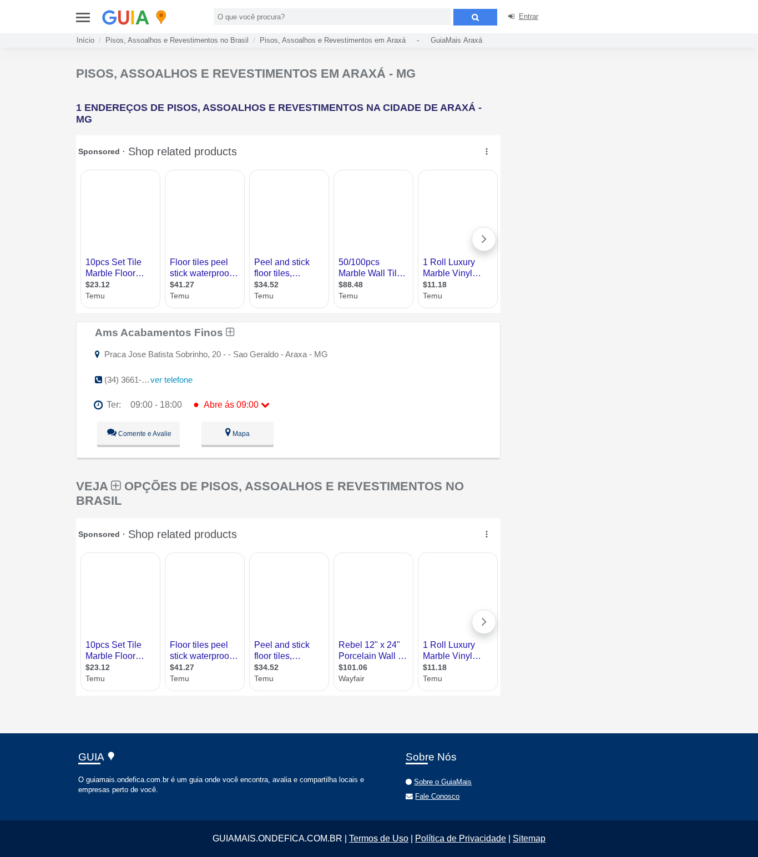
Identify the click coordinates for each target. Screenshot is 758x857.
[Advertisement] (596, 144)
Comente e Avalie (144, 434)
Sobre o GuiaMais (443, 782)
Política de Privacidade (460, 838)
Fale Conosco (437, 796)
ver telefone (171, 379)
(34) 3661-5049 (131, 379)
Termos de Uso (378, 838)
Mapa (240, 434)
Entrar (528, 16)
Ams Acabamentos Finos (160, 332)
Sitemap (529, 838)
